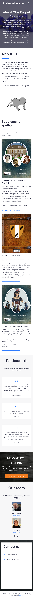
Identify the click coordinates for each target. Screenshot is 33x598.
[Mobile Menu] (28, 3)
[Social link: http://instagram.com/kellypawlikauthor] (17, 536)
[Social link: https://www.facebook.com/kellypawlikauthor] (15, 536)
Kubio (21, 595)
